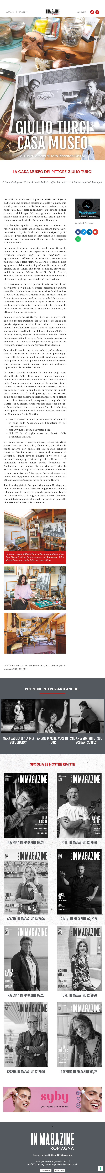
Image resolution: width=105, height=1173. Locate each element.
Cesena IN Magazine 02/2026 (26, 1072)
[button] (78, 232)
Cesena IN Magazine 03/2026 (26, 919)
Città (9, 12)
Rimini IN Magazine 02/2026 (79, 919)
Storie (22, 12)
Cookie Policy (59, 1170)
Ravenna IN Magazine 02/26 (26, 995)
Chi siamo (81, 12)
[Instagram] (97, 12)
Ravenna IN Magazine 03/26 (26, 843)
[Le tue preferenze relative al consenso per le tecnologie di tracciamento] (100, 1168)
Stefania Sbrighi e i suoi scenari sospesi (86, 740)
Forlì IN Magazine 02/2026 (79, 995)
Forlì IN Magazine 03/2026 (79, 843)
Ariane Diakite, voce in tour (52, 740)
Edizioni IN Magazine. (60, 1155)
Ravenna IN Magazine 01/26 (79, 1072)
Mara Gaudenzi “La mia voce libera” (18, 740)
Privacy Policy (45, 1170)
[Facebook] (92, 12)
